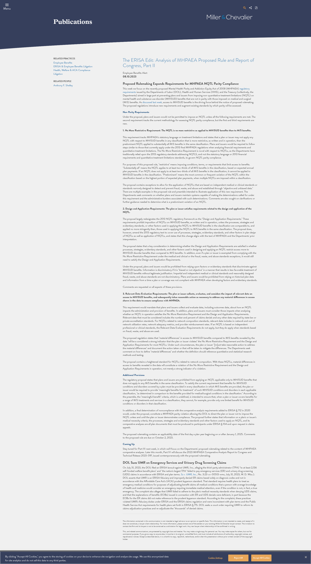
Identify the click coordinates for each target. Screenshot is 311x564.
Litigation (58, 74)
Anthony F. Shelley (63, 85)
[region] (155, 557)
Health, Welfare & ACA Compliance (71, 70)
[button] (7, 6)
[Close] (305, 557)
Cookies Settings (215, 557)
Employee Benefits (62, 63)
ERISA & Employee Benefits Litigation (72, 66)
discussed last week (152, 102)
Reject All (238, 557)
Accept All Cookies (261, 557)
